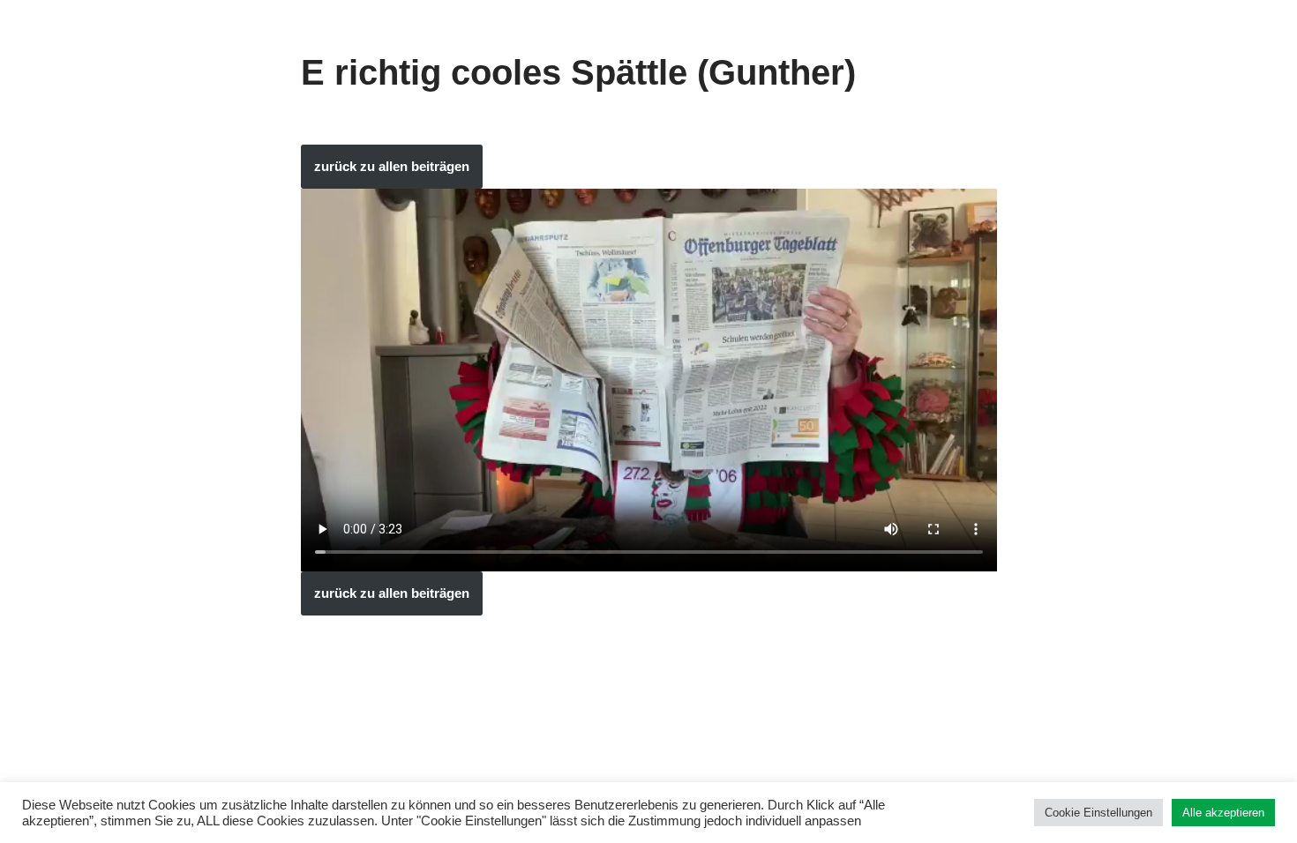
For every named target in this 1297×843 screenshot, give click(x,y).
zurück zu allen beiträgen (391, 166)
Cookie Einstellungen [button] (1098, 812)
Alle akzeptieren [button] (1223, 812)
